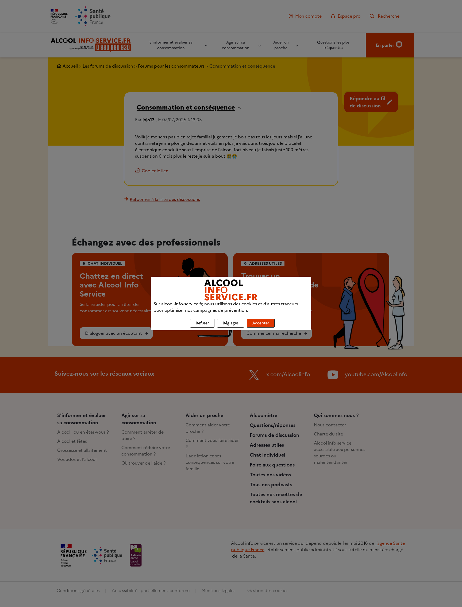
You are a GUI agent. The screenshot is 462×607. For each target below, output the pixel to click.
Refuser (202, 323)
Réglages (230, 323)
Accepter (260, 323)
